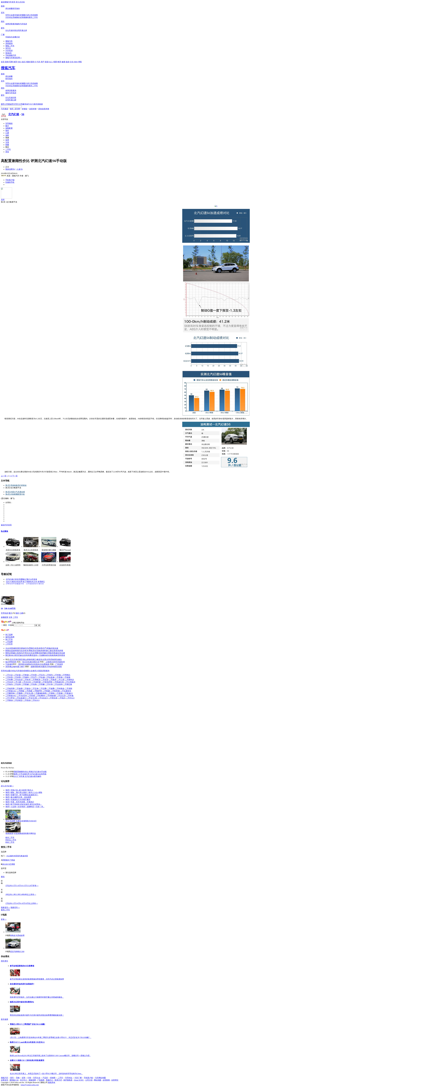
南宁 (23, 667)
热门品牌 (9, 635)
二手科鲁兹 (59, 688)
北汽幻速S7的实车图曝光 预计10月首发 (21, 579)
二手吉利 (17, 684)
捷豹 (43, 655)
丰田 (11, 648)
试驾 (21, 17)
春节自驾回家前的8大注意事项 (22, 966)
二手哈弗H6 (40, 696)
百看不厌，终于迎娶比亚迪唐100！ (24, 795)
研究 (14, 8)
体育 (15, 62)
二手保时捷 (36, 682)
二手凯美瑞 (55, 691)
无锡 (59, 662)
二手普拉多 (52, 698)
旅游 (67, 62)
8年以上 (27, 894)
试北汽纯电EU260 (17, 951)
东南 (51, 655)
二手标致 (66, 677)
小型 (6, 104)
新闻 (2, 6)
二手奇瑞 (58, 677)
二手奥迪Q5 (68, 693)
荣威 (13, 653)
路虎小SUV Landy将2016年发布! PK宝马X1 (27, 1042)
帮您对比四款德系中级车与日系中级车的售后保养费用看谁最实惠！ (37, 1015)
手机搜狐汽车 (10, 55)
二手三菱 (17, 682)
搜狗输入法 (14, 1080)
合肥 (44, 664)
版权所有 (51, 1082)
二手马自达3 (42, 698)
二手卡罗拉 (9, 698)
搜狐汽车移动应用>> (13, 58)
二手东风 (33, 684)
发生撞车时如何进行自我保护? (22, 984)
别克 (36, 648)
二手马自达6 (22, 696)
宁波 (7, 664)
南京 (51, 662)
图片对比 (12, 671)
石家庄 (20, 659)
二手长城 (41, 677)
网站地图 (97, 1080)
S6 (22, 114)
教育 (59, 62)
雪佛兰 (31, 648)
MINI (47, 655)
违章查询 (12, 24)
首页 (2, 62)
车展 (21, 30)
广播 (2, 35)
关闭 (2, 200)
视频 (25, 17)
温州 (11, 664)
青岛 (56, 659)
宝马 (27, 648)
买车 (2, 13)
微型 (2, 104)
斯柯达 (8, 653)
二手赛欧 (50, 693)
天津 (15, 659)
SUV (32, 104)
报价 (18, 15)
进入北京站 (20, 2)
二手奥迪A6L (10, 696)
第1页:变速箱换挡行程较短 (16, 485)
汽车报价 (19, 671)
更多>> (35, 886)
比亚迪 (12, 651)
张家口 (33, 659)
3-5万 (14, 886)
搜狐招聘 (32, 1080)
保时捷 (45, 651)
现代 (19, 648)
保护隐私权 (67, 1080)
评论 (7, 8)
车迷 (11, 30)
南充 (40, 667)
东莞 (7, 667)
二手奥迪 (25, 675)
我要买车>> (15, 907)
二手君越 (58, 693)
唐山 (25, 659)
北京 (11, 659)
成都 (32, 667)
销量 (11, 8)
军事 (11, 62)
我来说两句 (14, 169)
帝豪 (44, 653)
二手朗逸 (20, 691)
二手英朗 (68, 688)
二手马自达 (17, 680)
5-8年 (22, 894)
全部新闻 (106, 1080)
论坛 (7, 30)
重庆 (44, 667)
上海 (47, 662)
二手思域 (31, 696)
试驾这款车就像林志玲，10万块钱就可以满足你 (25, 584)
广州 (57, 664)
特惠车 (29, 17)
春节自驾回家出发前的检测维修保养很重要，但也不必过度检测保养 (37, 979)
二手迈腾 (42, 688)
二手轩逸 (69, 696)
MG (12, 655)
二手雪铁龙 (35, 680)
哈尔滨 (25, 662)
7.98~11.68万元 (10, 608)
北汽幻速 (13, 114)
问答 (14, 30)
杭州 (63, 662)
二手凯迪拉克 (58, 682)
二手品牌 (9, 642)
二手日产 (33, 677)
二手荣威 (25, 684)
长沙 (40, 664)
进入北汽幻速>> (7, 786)
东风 (40, 653)
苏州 (55, 662)
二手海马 (9, 684)
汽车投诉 (23, 24)
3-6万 (18, 903)
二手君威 (28, 691)
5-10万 (18, 886)
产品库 (45, 1078)
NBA (19, 62)
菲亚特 (34, 655)
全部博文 (114, 1080)
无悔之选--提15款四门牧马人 (22, 790)
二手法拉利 (57, 684)
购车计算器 (37, 671)
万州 (48, 667)
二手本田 (17, 677)
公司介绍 (88, 1080)
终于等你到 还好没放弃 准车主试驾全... (26, 804)
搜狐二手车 (9, 46)
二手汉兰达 (60, 696)
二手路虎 (52, 680)
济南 (52, 659)
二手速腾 (50, 688)
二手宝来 (34, 688)
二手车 (35, 17)
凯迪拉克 (57, 653)
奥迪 (23, 648)
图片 (25, 15)
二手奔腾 (9, 680)
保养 (7, 24)
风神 (55, 655)
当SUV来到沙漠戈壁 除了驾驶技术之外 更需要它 (25, 582)
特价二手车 (9, 842)
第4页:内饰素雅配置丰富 (15, 494)
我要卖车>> (5, 907)
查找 (2, 877)
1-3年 (14, 894)
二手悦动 (26, 700)
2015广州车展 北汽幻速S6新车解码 (27, 776)
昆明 (52, 667)
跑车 (35, 104)
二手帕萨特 (37, 691)
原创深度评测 (43, 109)
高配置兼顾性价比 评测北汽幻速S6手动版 (30, 772)
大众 (7, 648)
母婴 (55, 62)
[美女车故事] (10, 821)
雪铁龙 (31, 651)
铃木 (26, 651)
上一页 (3, 476)
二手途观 (18, 688)
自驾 (18, 30)
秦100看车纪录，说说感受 (21, 797)
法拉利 (24, 655)
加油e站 (8, 53)
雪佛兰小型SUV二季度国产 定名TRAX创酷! (27, 1024)
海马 (21, 653)
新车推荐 (4, 1019)
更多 (7, 152)
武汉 (32, 664)
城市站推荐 (9, 637)
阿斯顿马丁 (6, 860)
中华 (25, 653)
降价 (18, 17)
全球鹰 (35, 653)
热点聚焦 (4, 531)
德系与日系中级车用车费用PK (22, 1002)
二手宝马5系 (32, 698)
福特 (15, 648)
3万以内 (8, 886)
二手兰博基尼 (69, 682)
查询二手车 (5, 910)
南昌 (48, 664)
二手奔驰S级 (51, 696)
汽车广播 (78, 1078)
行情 (29, 1078)
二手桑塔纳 (9, 693)
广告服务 (41, 1080)
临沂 (7, 662)
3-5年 (18, 894)
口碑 (14, 100)
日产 (44, 648)
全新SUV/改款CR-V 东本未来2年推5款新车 (27, 1060)
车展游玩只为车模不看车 (20, 799)
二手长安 (44, 680)
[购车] (7, 790)
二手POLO (70, 698)
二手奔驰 (57, 675)
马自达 (21, 651)
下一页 (15, 476)
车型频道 (9, 123)
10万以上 (28, 903)
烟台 (60, 659)
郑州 (20, 664)
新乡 (24, 664)
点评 (25, 30)
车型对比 (4, 671)
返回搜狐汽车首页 (8, 2)
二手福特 (25, 677)
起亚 (52, 648)
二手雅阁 (18, 693)
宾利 (59, 655)
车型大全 (9, 15)
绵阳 (36, 667)
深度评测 (32, 109)
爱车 (2, 28)
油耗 (7, 135)
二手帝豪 (41, 684)
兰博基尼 (49, 653)
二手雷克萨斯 (46, 682)
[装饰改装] (9, 833)
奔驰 (48, 648)
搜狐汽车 (9, 41)
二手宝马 (41, 675)
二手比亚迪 (49, 677)
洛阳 (28, 664)
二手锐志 (61, 698)
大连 (38, 662)
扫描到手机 (9, 182)
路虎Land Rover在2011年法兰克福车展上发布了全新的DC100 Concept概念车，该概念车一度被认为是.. (50, 1056)
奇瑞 (17, 651)
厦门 (19, 667)
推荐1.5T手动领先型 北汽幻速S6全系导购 (30, 774)
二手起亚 (17, 675)
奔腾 (29, 655)
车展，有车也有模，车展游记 (22, 802)
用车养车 (4, 961)
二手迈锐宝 (17, 700)
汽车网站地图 (100, 1078)
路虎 (40, 651)
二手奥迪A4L (10, 691)
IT (35, 62)
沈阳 (34, 662)
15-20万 (30, 886)
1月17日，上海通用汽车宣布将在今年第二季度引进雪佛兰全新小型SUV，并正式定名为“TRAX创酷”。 (50, 1037)
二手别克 (9, 677)
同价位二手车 (10, 840)
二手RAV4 (35, 700)
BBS (76, 62)
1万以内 (8, 903)
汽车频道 (4, 109)
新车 (14, 15)
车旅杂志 (9, 37)
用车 (2, 21)
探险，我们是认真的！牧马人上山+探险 (26, 792)
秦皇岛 (39, 659)
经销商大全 (28, 671)
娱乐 (24, 62)
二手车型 (9, 644)
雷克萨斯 (59, 651)
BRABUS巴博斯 (8, 864)
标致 (7, 651)
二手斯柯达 (69, 680)
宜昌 (36, 664)
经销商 (35, 15)
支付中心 (23, 1080)
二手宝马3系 (28, 693)
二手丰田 (33, 675)
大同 (48, 659)
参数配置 (9, 128)
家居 (47, 62)
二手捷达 (26, 688)
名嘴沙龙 (16, 37)
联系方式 (58, 1080)
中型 (15, 104)
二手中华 (49, 684)
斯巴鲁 (8, 655)
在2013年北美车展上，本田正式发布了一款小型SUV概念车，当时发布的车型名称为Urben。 (46, 1074)
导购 (14, 17)
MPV (28, 104)
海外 (18, 8)
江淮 (17, 653)
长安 (36, 651)
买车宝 (8, 48)
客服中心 (49, 1080)
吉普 (54, 651)
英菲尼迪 (18, 655)
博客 (80, 62)
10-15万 (24, 886)
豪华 (24, 104)
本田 (40, 648)
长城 (56, 648)
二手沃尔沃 (26, 682)
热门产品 (9, 639)
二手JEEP (9, 682)
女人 (51, 62)
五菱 (63, 653)
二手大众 (9, 675)
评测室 (24, 109)
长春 (30, 662)
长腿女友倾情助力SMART (26, 821)
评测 (21, 15)
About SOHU (79, 1080)
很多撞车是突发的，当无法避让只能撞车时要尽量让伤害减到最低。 (37, 997)
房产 (42, 62)
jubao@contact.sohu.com (30, 1085)
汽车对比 (9, 17)
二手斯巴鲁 (67, 684)
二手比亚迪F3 (20, 698)
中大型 (19, 104)
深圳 (61, 664)
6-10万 (22, 903)
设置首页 (4, 1080)
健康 (63, 62)
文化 (72, 62)
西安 (56, 667)
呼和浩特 (13, 662)
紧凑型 (11, 104)
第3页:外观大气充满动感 (15, 492)
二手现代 (49, 675)
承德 (29, 659)
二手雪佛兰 (65, 675)
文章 (7, 142)
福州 (15, 667)
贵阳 (60, 667)
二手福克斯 (9, 688)
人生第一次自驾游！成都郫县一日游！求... (27, 807)
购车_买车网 (15, 109)
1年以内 (8, 894)
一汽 (39, 655)
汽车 (38, 62)
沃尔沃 (29, 653)
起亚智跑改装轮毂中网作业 (25, 833)
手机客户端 (9, 180)
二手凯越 (46, 691)
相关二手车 (9, 838)
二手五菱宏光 (65, 691)
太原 (44, 659)
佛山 (11, 667)
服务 (18, 24)
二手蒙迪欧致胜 (40, 693)
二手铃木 (26, 680)
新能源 (40, 104)
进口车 (29, 15)
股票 (32, 62)
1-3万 (14, 903)
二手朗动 (9, 700)
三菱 (50, 651)
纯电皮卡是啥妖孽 (17, 935)
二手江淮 (60, 680)
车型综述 (4, 613)
